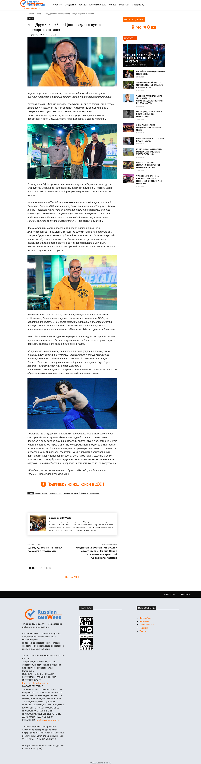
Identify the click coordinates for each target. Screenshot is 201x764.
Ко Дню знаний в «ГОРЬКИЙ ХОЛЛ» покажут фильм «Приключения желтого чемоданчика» (149, 152)
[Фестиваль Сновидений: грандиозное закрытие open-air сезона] (128, 127)
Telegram (143, 628)
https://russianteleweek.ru (35, 683)
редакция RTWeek (38, 35)
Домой (31, 13)
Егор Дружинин (41, 493)
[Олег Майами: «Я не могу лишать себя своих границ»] (128, 74)
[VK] (52, 500)
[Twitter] (59, 500)
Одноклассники (146, 624)
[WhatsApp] (71, 500)
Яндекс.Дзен (145, 618)
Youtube (143, 631)
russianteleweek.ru (32, 8)
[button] (177, 5)
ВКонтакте (144, 621)
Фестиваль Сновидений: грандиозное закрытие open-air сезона (148, 127)
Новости (84, 493)
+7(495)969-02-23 (46, 661)
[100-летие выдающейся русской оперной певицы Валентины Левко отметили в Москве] (128, 85)
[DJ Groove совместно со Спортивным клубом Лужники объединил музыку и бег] (128, 165)
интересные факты (71, 493)
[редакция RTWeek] (38, 523)
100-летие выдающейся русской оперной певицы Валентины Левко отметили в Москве (149, 85)
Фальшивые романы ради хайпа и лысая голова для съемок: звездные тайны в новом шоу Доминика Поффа (149, 99)
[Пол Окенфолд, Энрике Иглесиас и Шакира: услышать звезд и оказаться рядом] (128, 114)
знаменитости (55, 493)
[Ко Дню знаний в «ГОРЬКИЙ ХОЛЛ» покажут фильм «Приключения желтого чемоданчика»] (128, 152)
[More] (78, 500)
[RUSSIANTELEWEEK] (32, 3)
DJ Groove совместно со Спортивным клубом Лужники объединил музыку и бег (148, 165)
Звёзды (39, 13)
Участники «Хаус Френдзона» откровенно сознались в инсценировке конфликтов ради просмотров (149, 180)
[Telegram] (65, 500)
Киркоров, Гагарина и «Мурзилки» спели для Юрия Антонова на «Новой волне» (143, 58)
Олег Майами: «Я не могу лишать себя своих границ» (150, 72)
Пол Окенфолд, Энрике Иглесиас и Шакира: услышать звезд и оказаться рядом (149, 114)
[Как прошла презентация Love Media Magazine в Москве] (128, 141)
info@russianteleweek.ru (48, 720)
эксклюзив (94, 493)
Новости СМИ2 (72, 577)
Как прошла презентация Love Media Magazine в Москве (150, 139)
